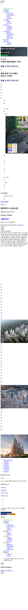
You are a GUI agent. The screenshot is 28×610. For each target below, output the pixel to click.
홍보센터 (6, 41)
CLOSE (3, 517)
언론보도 (9, 42)
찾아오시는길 (4, 495)
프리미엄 (6, 24)
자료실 (9, 44)
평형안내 (9, 33)
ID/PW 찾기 (4, 570)
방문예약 (6, 10)
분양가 (9, 16)
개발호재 (9, 26)
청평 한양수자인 (8, 8)
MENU (2, 1)
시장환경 (9, 28)
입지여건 (9, 23)
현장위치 (9, 18)
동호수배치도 (10, 34)
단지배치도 (7, 31)
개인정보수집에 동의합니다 (10, 225)
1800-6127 (5, 219)
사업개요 (6, 11)
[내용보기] (21, 225)
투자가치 (9, 29)
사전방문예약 (11, 514)
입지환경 (6, 20)
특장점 (9, 21)
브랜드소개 (10, 13)
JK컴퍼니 (3, 487)
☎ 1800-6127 (4, 55)
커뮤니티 (9, 36)
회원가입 (9, 570)
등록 (2, 226)
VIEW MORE (4, 193)
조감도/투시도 (11, 15)
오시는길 (6, 39)
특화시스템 (10, 38)
